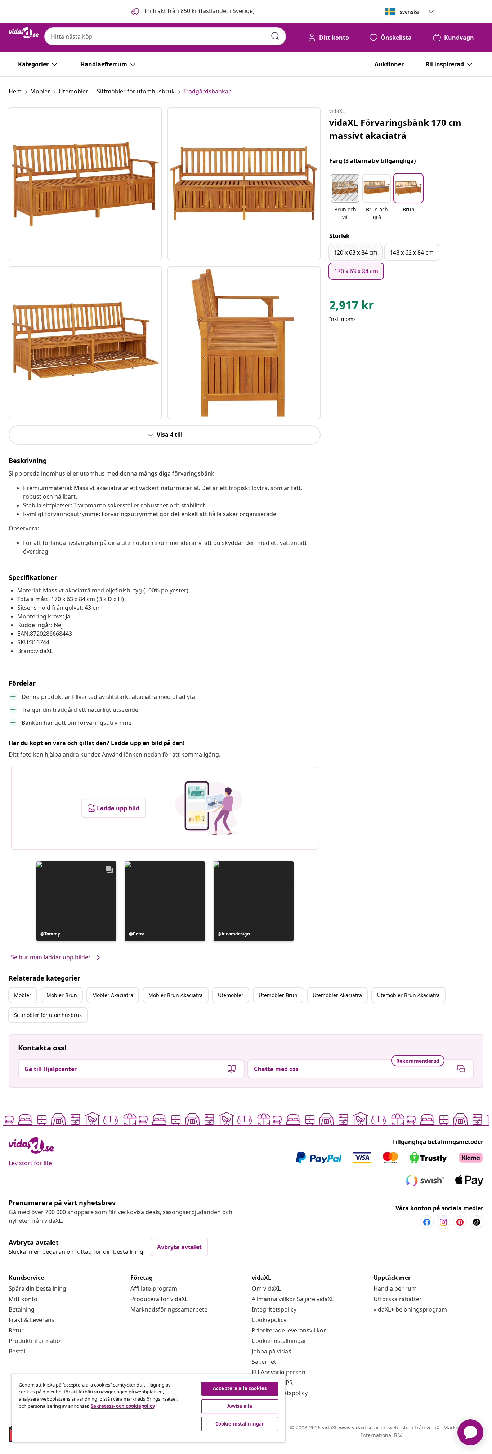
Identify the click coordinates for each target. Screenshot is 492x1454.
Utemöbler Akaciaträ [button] (337, 995)
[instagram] (443, 1222)
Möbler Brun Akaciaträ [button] (175, 995)
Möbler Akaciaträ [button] (112, 995)
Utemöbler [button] (230, 995)
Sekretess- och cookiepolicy (123, 1406)
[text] (351, 307)
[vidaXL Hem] (24, 32)
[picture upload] (209, 808)
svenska (409, 11)
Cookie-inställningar (279, 1341)
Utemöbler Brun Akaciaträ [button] (408, 995)
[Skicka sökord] (275, 36)
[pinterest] (460, 1222)
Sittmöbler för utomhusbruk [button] (48, 1015)
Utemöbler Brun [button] (278, 995)
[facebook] (426, 1222)
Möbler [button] (22, 995)
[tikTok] (476, 1222)
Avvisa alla (239, 1406)
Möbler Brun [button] (61, 995)
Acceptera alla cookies (240, 1388)
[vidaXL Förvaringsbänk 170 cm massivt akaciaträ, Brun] (85, 184)
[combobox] (165, 36)
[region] (148, 1408)
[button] (192, 11)
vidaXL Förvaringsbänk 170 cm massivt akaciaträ (395, 128)
